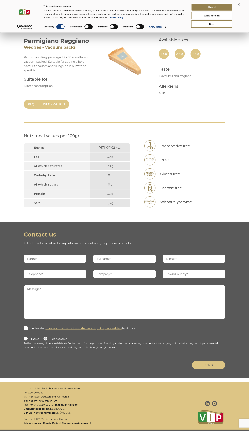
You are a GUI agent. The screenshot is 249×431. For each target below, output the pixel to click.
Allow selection (212, 15)
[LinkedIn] (207, 404)
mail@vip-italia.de (66, 404)
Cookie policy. (116, 17)
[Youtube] (214, 404)
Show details (155, 27)
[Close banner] (239, 4)
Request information (46, 104)
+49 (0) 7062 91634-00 (43, 400)
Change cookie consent (76, 423)
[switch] (88, 26)
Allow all (211, 7)
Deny (211, 24)
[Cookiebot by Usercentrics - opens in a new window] (24, 27)
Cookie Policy (51, 423)
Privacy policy (32, 423)
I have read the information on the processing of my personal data (84, 328)
